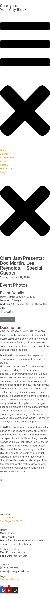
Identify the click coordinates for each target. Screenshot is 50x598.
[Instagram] (15, 590)
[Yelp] (9, 590)
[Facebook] (3, 590)
